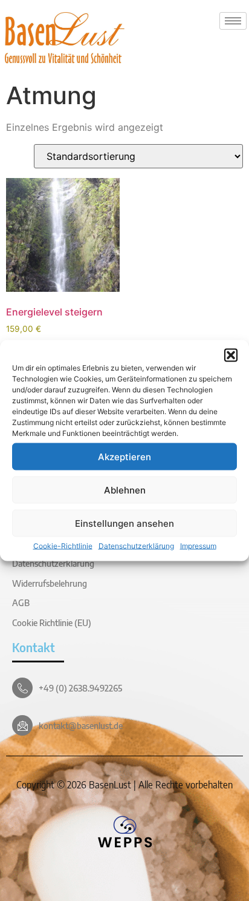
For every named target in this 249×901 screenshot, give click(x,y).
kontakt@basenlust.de (81, 725)
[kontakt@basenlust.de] (22, 725)
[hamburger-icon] (233, 21)
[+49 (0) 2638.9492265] (22, 688)
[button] (231, 355)
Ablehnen (125, 489)
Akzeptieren (124, 456)
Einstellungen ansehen (124, 523)
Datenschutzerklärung (136, 545)
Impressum (198, 545)
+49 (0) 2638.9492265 (80, 687)
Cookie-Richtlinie (62, 545)
